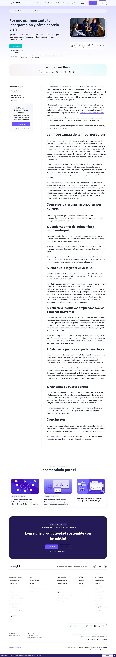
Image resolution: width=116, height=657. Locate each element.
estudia (81, 146)
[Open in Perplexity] (65, 72)
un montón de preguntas (76, 397)
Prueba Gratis (102, 2)
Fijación (58, 3)
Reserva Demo (93, 2)
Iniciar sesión (82, 2)
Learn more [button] (38, 655)
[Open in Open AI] (57, 72)
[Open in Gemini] (61, 72)
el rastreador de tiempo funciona (92, 113)
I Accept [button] (107, 655)
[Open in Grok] (69, 72)
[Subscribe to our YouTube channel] (105, 566)
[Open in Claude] (73, 72)
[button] (28, 2)
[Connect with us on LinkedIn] (100, 566)
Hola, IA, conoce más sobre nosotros (98, 649)
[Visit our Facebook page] (94, 566)
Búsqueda (55, 436)
